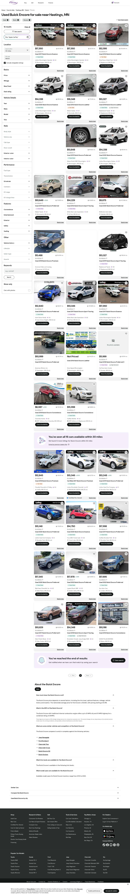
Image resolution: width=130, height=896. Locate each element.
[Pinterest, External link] (118, 844)
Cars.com (80, 889)
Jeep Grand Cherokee (72, 863)
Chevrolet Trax (44, 744)
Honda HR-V (32, 873)
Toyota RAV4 (14, 860)
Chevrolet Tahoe (89, 869)
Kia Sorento (106, 863)
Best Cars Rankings (34, 828)
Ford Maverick (52, 860)
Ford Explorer (52, 873)
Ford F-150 (51, 866)
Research (41, 3)
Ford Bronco (51, 863)
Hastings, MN (20, 10)
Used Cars (14, 818)
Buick (27, 10)
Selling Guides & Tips (53, 828)
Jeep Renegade (44, 737)
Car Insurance (70, 831)
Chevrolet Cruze (44, 748)
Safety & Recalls (33, 831)
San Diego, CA (88, 840)
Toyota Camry (15, 869)
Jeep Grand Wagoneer (72, 869)
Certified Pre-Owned (17, 825)
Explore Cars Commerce (110, 818)
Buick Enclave (43, 754)
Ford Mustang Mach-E (54, 869)
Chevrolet (88, 857)
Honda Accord (33, 866)
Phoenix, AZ (87, 828)
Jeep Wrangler (70, 860)
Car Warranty (70, 828)
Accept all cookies (111, 891)
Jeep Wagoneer (70, 866)
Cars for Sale (10, 10)
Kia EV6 (105, 873)
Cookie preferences (94, 891)
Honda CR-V (33, 860)
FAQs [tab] (37, 689)
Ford (49, 857)
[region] (65, 889)
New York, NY (88, 837)
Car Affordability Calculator (74, 822)
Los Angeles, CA (89, 825)
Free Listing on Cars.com (54, 825)
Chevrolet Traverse (90, 866)
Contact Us (42, 882)
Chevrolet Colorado (90, 873)
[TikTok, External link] (104, 844)
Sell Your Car (51, 818)
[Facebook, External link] (107, 844)
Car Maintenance (71, 834)
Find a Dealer (14, 831)
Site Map (68, 837)
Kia (104, 857)
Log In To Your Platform (109, 822)
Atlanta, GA (87, 831)
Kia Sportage (106, 860)
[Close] (128, 884)
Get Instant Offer (52, 822)
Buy (25, 3)
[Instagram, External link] (114, 844)
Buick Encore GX (44, 751)
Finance (50, 3)
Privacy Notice (31, 889)
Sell (32, 3)
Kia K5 (105, 869)
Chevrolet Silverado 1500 (92, 863)
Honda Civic (32, 863)
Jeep (67, 857)
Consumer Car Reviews (36, 818)
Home (3, 10)
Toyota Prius (14, 863)
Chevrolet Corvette (90, 860)
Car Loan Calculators (72, 818)
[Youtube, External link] (111, 844)
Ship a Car (69, 825)
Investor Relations (53, 882)
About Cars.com (31, 882)
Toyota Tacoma (15, 866)
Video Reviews (33, 837)
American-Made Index (35, 834)
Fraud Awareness (90, 882)
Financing (13, 842)
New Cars (13, 822)
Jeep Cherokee (70, 873)
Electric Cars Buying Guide (18, 839)
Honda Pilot (32, 869)
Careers (65, 882)
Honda (31, 857)
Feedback (101, 882)
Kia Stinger (106, 866)
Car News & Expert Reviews (37, 822)
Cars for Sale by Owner (17, 828)
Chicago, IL (87, 818)
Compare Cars (33, 825)
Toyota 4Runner (15, 873)
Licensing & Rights (75, 882)
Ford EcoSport (44, 741)
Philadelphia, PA (88, 834)
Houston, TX (87, 822)
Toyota (13, 857)
